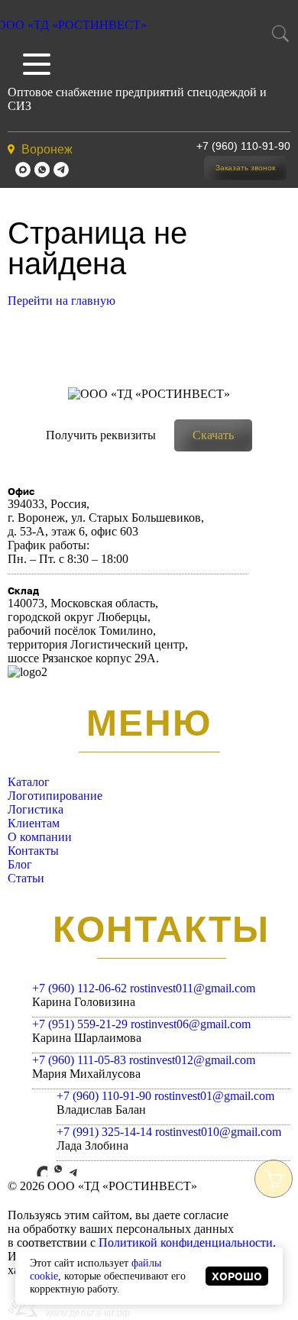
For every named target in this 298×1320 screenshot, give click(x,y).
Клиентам (34, 823)
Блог (20, 864)
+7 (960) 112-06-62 (79, 988)
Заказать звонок (245, 167)
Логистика (35, 809)
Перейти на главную (61, 300)
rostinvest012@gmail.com (192, 1059)
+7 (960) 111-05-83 (79, 1059)
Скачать (213, 435)
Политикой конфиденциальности (186, 1242)
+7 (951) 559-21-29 (80, 1023)
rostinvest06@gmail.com (191, 1023)
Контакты (33, 850)
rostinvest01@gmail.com (214, 1095)
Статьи (26, 878)
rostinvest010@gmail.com (218, 1131)
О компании (40, 836)
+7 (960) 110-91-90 (243, 146)
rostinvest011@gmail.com (192, 988)
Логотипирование (55, 795)
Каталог (29, 781)
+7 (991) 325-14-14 (104, 1131)
